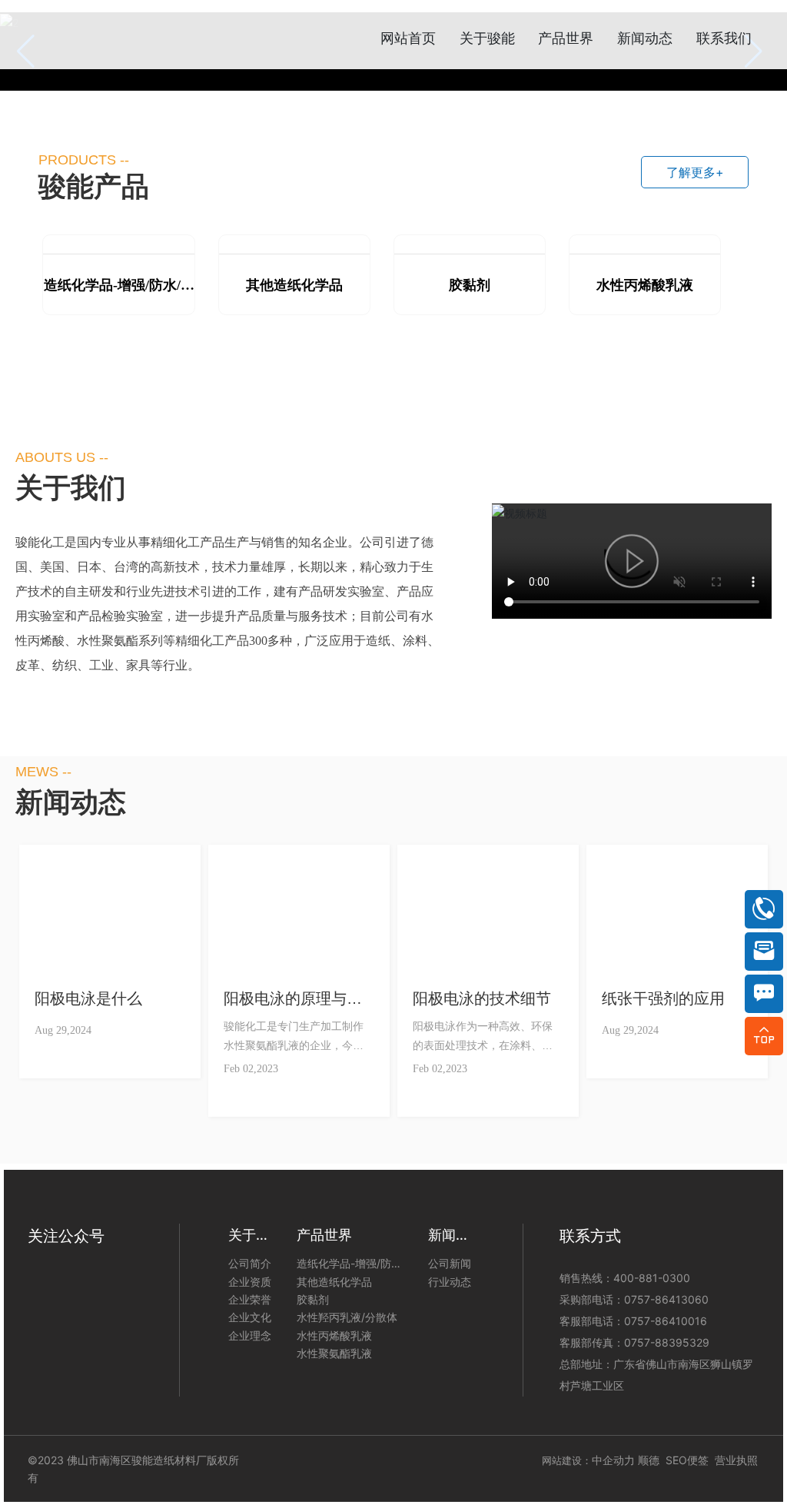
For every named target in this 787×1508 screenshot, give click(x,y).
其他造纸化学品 (294, 285)
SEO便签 (690, 1459)
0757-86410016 (665, 1320)
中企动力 (613, 1459)
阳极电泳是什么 (88, 998)
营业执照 (736, 1459)
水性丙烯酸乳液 (644, 285)
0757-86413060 (666, 1299)
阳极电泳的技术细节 (482, 998)
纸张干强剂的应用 (663, 998)
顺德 (648, 1459)
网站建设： (567, 1460)
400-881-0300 (651, 1277)
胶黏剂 (469, 285)
